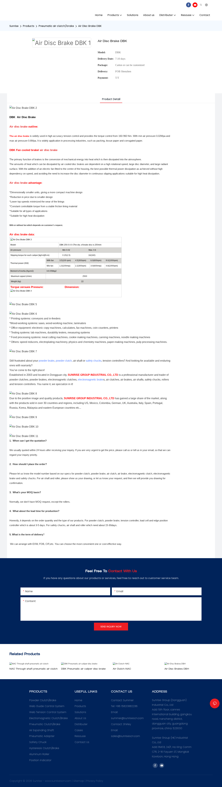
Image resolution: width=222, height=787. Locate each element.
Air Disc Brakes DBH (176, 669)
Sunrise (14, 26)
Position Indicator (40, 760)
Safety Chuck (37, 742)
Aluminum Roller (39, 754)
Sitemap (78, 781)
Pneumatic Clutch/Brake (44, 724)
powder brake (46, 360)
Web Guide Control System (46, 706)
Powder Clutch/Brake (42, 700)
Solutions (80, 712)
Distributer (81, 724)
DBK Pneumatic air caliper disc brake (83, 669)
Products (28, 26)
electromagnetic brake (90, 379)
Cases (79, 730)
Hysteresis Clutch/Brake (44, 748)
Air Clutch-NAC (122, 669)
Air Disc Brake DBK (90, 26)
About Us (80, 718)
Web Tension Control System (47, 712)
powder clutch (64, 360)
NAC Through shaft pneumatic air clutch (33, 669)
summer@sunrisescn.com (127, 718)
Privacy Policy (94, 781)
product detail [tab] (111, 99)
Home (78, 700)
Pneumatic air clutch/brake (56, 26)
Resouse (80, 736)
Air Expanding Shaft (41, 730)
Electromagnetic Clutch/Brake (48, 718)
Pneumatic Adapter (41, 736)
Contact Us (82, 742)
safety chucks (93, 360)
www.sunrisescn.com (58, 781)
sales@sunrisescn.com (125, 736)
